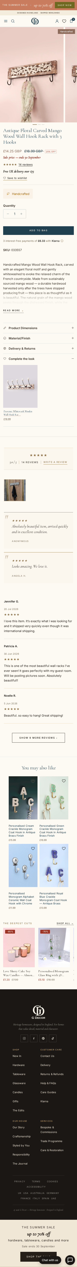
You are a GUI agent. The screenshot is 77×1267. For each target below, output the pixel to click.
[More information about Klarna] (62, 240)
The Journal (20, 1163)
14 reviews (26, 164)
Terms (36, 1181)
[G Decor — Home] (35, 21)
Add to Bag (38, 230)
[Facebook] (34, 1038)
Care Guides (48, 1092)
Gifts (15, 1101)
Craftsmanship (22, 1136)
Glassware (19, 1083)
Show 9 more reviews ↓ (38, 737)
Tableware (19, 1074)
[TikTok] (52, 1038)
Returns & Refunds (52, 1074)
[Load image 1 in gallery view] (32, 74)
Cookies (52, 1181)
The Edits (18, 1110)
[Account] (57, 21)
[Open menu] (6, 21)
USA (25, 1193)
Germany (53, 1193)
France (26, 1198)
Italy (36, 1198)
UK (19, 1193)
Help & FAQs (48, 1083)
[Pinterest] (43, 1038)
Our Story (18, 1127)
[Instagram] (24, 1038)
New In (17, 1056)
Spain (45, 1198)
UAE (53, 1198)
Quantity (9, 206)
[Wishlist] (64, 21)
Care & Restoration (52, 1150)
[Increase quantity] (22, 213)
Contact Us (47, 1056)
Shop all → (65, 923)
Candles (18, 1092)
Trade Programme (51, 1141)
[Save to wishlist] (33, 781)
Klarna (44, 1101)
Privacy (19, 1181)
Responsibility (21, 1154)
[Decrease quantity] (6, 213)
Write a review (55, 462)
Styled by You (21, 1145)
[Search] (13, 21)
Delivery (45, 1065)
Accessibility (36, 1186)
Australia (37, 1193)
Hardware (19, 1065)
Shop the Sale (38, 1256)
